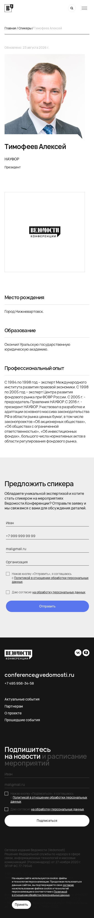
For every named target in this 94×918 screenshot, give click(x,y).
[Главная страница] (9, 8)
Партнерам (14, 706)
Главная (10, 28)
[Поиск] (72, 8)
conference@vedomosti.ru (39, 675)
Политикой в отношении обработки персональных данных (50, 580)
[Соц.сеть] (78, 652)
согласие (68, 885)
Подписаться (47, 820)
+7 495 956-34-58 (19, 683)
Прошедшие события (22, 720)
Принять (21, 904)
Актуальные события (22, 699)
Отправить (47, 606)
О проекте (13, 713)
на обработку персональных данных (58, 592)
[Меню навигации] (84, 8)
